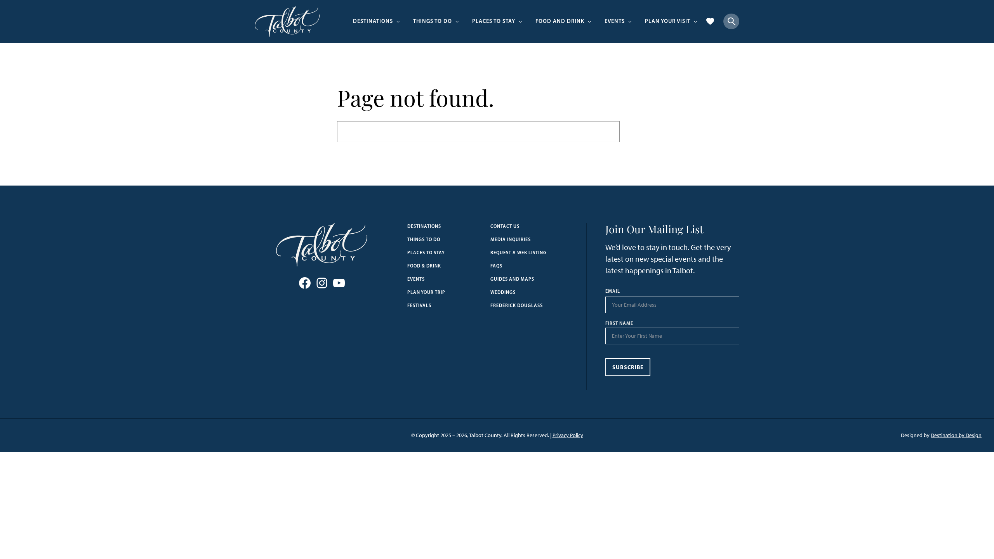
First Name (619, 323)
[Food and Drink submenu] (589, 21)
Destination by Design (956, 435)
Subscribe (628, 367)
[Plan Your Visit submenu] (695, 21)
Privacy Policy (568, 435)
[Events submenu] (629, 21)
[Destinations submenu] (398, 21)
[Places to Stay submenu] (520, 21)
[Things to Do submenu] (457, 21)
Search (638, 131)
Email (612, 291)
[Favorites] (710, 21)
